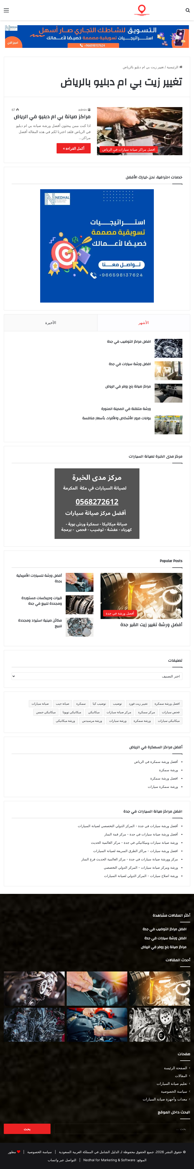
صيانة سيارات (40, 703)
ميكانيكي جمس (46, 712)
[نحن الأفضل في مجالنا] (97, 36)
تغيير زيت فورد (138, 703)
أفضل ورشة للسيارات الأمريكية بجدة (39, 578)
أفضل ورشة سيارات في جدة (157, 826)
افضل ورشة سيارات (163, 851)
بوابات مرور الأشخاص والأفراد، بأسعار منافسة (116, 418)
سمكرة (81, 703)
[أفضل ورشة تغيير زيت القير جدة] (159, 988)
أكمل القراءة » (73, 148)
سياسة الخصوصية (174, 1091)
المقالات (181, 1076)
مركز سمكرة (146, 712)
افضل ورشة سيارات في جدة (130, 364)
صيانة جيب (62, 703)
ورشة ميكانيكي (65, 721)
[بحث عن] (187, 12)
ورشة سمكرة (142, 721)
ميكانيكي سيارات (169, 721)
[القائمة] (6, 12)
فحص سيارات (171, 712)
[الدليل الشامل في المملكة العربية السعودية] (155, 10)
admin (82, 110)
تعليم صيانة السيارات (172, 1084)
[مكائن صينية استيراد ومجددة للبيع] (79, 627)
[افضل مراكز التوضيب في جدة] (168, 348)
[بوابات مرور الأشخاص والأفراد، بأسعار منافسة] (168, 424)
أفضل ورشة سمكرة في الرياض (156, 762)
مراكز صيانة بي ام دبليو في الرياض (52, 116)
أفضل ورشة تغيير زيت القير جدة (151, 625)
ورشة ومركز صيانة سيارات (159, 867)
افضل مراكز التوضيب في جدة (129, 341)
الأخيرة (50, 322)
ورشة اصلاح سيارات (163, 876)
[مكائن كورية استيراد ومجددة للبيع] (97, 1025)
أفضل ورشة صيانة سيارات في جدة (153, 834)
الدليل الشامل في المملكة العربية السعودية (88, 1152)
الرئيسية (173, 67)
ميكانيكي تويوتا (72, 712)
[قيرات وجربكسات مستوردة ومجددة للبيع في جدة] (79, 604)
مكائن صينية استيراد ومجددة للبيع (40, 623)
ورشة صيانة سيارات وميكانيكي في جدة (150, 842)
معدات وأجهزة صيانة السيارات (165, 1099)
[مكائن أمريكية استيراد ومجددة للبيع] (34, 988)
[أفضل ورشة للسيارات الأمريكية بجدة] (79, 582)
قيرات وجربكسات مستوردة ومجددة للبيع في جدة (41, 601)
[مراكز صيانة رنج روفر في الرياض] (168, 393)
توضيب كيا (99, 703)
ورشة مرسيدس (92, 721)
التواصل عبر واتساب (62, 1160)
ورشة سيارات (118, 721)
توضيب (117, 703)
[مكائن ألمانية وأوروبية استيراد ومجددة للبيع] (34, 1025)
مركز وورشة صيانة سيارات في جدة (153, 859)
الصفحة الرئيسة (175, 1068)
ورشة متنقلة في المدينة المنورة (126, 409)
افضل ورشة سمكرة (167, 703)
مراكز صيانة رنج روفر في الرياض (128, 386)
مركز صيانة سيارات (119, 712)
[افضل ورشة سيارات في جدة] (168, 370)
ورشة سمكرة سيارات (163, 787)
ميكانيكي (94, 712)
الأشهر (143, 322)
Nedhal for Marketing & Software (108, 1160)
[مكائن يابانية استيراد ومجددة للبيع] (159, 1025)
